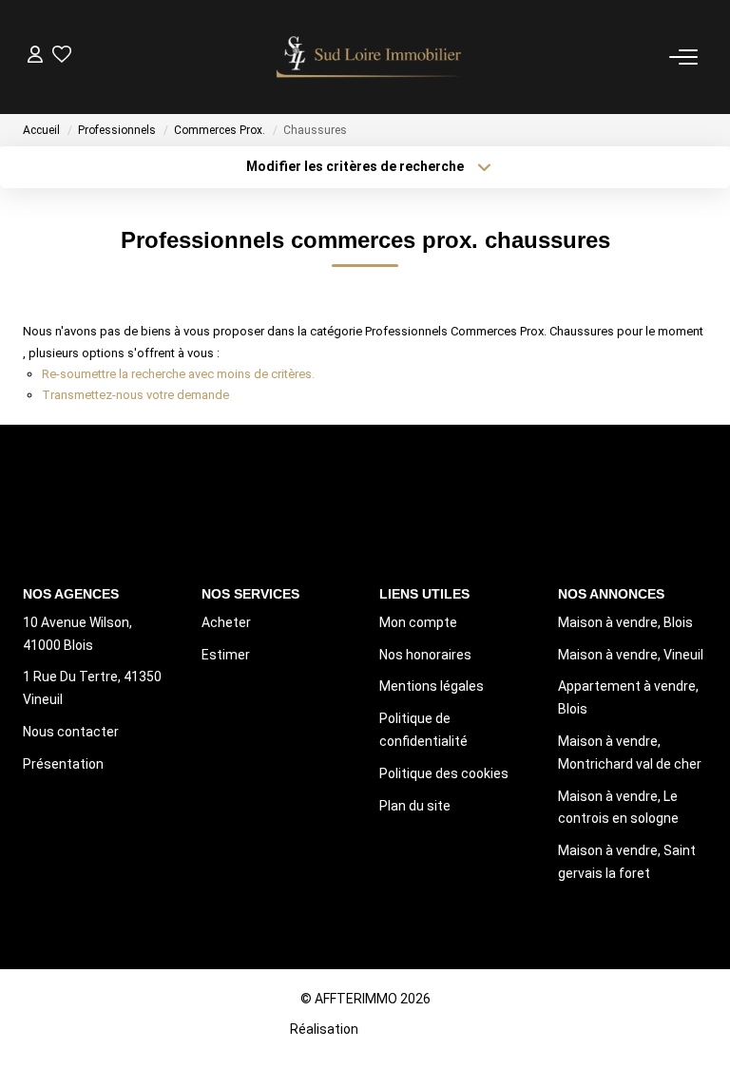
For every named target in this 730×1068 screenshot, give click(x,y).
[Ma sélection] (61, 56)
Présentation (63, 764)
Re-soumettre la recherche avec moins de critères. (178, 374)
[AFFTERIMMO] (371, 57)
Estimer (226, 654)
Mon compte (418, 622)
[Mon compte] (35, 56)
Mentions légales (431, 686)
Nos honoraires (425, 654)
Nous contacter (71, 731)
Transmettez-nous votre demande (135, 395)
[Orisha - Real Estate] (400, 1028)
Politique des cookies (444, 773)
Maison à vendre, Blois (625, 622)
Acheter (226, 622)
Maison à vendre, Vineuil (630, 654)
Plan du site (415, 805)
